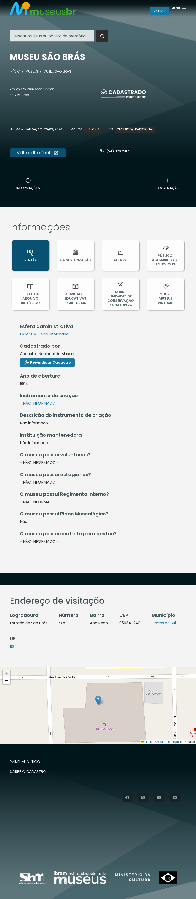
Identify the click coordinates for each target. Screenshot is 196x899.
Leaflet (148, 741)
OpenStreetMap (168, 741)
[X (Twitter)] (143, 797)
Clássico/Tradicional (135, 129)
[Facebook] (127, 797)
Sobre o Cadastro (28, 771)
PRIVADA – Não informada (44, 334)
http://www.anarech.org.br (38, 152)
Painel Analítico (25, 762)
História (92, 129)
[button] (98, 700)
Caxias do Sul (164, 623)
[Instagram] (159, 797)
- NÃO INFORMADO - (39, 403)
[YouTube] (175, 797)
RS (12, 646)
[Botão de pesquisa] (102, 36)
